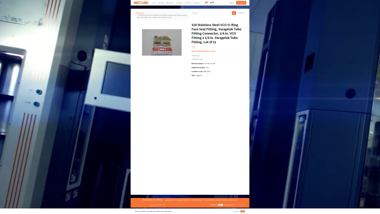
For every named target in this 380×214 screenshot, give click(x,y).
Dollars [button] (241, 13)
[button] (194, 47)
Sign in (231, 3)
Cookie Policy (236, 211)
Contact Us (241, 3)
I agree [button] (242, 211)
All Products (140, 13)
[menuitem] (154, 3)
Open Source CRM (239, 205)
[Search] (234, 13)
